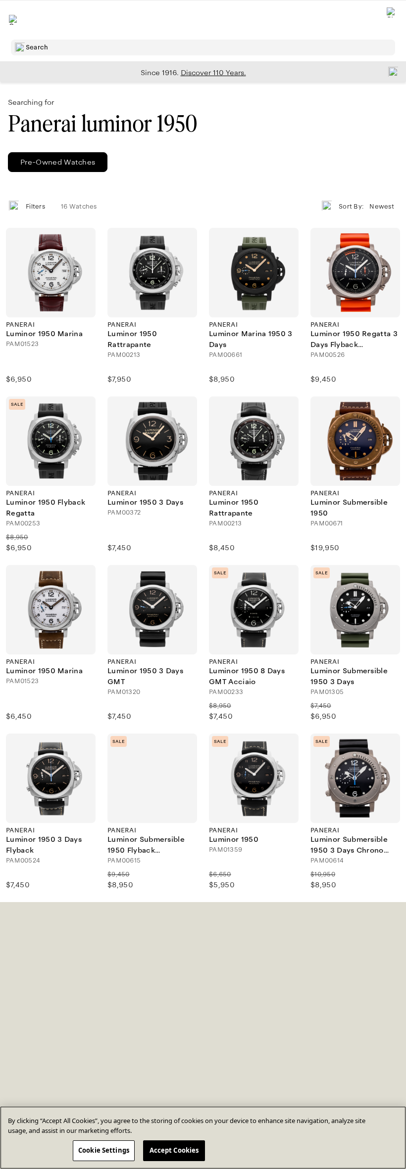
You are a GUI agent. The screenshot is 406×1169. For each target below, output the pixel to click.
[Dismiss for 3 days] (390, 71)
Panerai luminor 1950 (103, 123)
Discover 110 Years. (213, 73)
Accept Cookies (174, 1150)
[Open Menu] (14, 20)
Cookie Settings (103, 1150)
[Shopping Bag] (392, 20)
